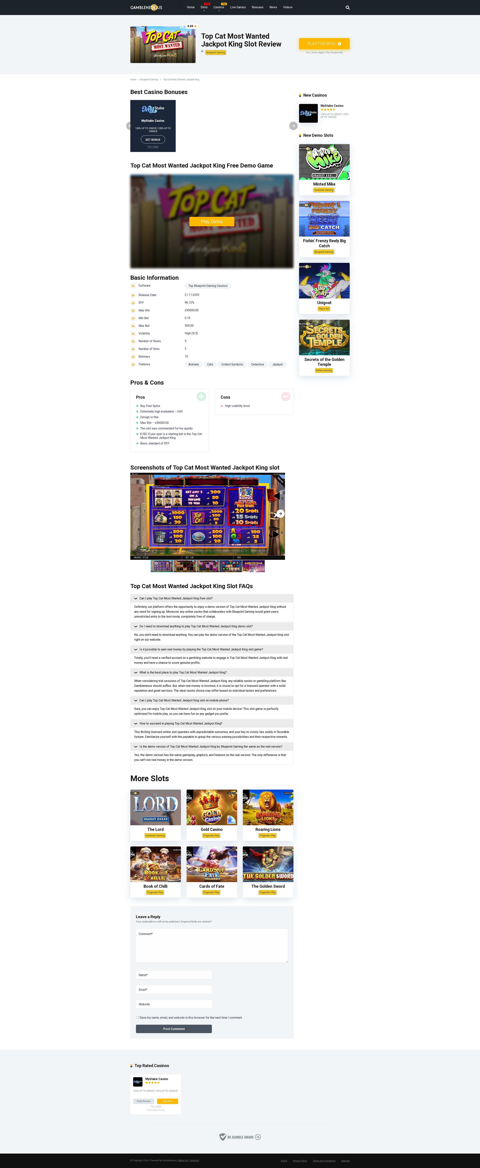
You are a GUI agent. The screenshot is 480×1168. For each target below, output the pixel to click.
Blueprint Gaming (215, 52)
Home (191, 7)
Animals (193, 364)
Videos (287, 7)
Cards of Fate (211, 886)
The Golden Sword (268, 886)
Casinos (219, 7)
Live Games (238, 7)
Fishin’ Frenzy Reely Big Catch (324, 243)
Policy (284, 1161)
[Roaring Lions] (268, 824)
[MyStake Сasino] (308, 121)
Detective (257, 364)
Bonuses (257, 7)
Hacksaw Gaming (155, 835)
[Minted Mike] (324, 179)
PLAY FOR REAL (322, 43)
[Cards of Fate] (212, 881)
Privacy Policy (300, 1161)
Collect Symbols (232, 364)
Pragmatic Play (211, 835)
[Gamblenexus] (146, 6)
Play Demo (212, 221)
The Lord (155, 829)
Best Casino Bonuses (159, 91)
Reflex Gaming (324, 370)
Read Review (143, 1101)
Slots (204, 7)
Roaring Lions (268, 829)
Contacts (194, 1160)
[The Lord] (155, 824)
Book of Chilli (155, 886)
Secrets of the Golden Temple (324, 362)
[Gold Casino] (212, 824)
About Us (183, 1160)
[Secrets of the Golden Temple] (324, 354)
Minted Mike (324, 184)
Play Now (167, 1101)
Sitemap (345, 1161)
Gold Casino (212, 829)
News (273, 7)
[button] (280, 514)
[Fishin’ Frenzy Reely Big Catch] (324, 235)
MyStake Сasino (152, 121)
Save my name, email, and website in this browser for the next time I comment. (191, 1017)
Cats (210, 364)
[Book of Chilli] (155, 881)
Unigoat (324, 302)
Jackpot (277, 364)
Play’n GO (324, 308)
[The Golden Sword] (268, 881)
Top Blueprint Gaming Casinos (208, 286)
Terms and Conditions (324, 1161)
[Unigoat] (324, 297)
